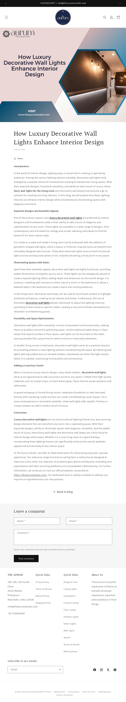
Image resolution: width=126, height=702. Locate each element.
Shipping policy (104, 692)
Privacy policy (73, 692)
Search (67, 637)
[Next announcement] (120, 3)
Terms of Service (44, 589)
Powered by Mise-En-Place (40, 692)
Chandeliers (70, 596)
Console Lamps (71, 602)
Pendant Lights (71, 616)
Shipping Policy (43, 602)
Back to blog (65, 491)
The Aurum (25, 692)
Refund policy (70, 651)
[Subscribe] (59, 669)
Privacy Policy (42, 582)
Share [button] (20, 158)
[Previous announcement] (6, 3)
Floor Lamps (70, 609)
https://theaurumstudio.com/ (30, 475)
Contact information (64, 695)
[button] (6, 17)
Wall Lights (69, 630)
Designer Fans (71, 582)
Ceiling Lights (70, 589)
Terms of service (89, 692)
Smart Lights (70, 623)
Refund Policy (42, 596)
